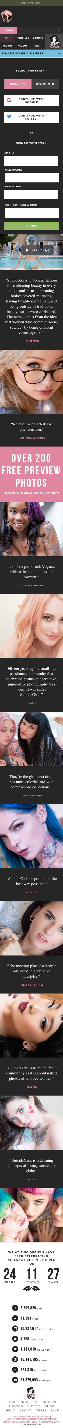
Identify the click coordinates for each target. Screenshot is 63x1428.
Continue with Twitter (32, 117)
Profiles (23, 38)
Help (10, 1410)
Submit (31, 226)
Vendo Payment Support (51, 1421)
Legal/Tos (15, 1416)
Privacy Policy (32, 1416)
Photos (7, 46)
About (25, 1410)
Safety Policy (45, 1416)
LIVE (55, 1410)
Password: (13, 186)
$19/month (45, 84)
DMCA (23, 1416)
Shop (37, 46)
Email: (9, 153)
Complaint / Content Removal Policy (16, 1421)
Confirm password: (21, 205)
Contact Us (36, 1421)
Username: (13, 169)
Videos (23, 46)
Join (7, 38)
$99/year (18, 84)
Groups (38, 38)
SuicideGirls (54, 38)
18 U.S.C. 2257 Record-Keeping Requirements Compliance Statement (31, 1419)
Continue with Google (32, 101)
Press (41, 1410)
